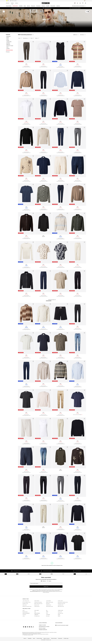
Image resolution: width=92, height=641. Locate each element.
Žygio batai (48, 603)
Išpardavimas (25, 38)
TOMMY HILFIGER (60, 610)
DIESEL (47, 611)
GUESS (59, 614)
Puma (47, 613)
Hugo (35, 611)
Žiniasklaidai (29, 638)
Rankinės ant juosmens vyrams (27, 606)
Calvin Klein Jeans (60, 613)
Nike (46, 610)
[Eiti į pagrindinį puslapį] (28, 623)
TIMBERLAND (36, 614)
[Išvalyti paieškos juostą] (85, 5)
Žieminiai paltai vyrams (49, 606)
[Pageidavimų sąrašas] (82, 3)
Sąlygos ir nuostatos (47, 638)
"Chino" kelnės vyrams (26, 600)
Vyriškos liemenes (36, 606)
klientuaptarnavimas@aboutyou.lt (35, 591)
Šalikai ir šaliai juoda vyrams (38, 603)
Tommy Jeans (60, 611)
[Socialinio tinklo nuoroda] (23, 626)
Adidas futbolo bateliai (49, 602)
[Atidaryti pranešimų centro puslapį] (80, 3)
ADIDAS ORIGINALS (37, 613)
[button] (76, 34)
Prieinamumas (60, 638)
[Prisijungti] (77, 3)
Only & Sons (24, 614)
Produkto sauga (66, 638)
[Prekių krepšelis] (85, 3)
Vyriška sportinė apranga (38, 602)
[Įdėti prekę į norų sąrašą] (33, 41)
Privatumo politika (39, 638)
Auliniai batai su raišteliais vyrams (63, 602)
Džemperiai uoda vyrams (61, 603)
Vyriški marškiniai (36, 600)
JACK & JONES (36, 610)
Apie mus (25, 638)
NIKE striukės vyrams (61, 606)
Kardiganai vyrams (25, 603)
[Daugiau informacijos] (26, 67)
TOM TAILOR (48, 614)
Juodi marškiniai (48, 600)
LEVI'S (23, 610)
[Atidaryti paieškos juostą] (72, 5)
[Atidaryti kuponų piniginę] (74, 3)
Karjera (34, 638)
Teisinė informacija (54, 638)
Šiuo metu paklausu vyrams (26, 602)
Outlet (8, 0)
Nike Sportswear (25, 611)
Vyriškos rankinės (60, 600)
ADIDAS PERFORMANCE (26, 613)
